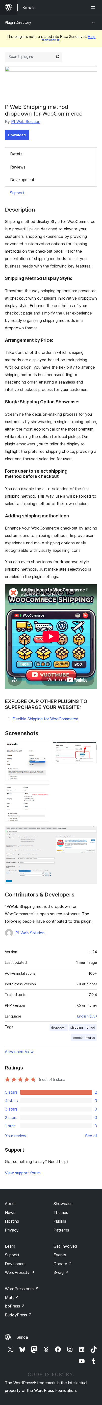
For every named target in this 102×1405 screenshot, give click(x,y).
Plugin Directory (18, 22)
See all (91, 1135)
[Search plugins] (57, 57)
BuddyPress (18, 1314)
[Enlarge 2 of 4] (90, 748)
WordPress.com (22, 1288)
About (10, 1203)
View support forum (23, 1172)
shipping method (82, 1027)
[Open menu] (94, 7)
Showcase (63, 1203)
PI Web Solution (25, 121)
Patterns (61, 1230)
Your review (15, 1135)
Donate (62, 1263)
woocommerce (84, 1038)
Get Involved (65, 1246)
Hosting (12, 1221)
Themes (60, 1212)
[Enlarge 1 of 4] (42, 748)
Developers (15, 1263)
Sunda (22, 1337)
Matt (12, 1297)
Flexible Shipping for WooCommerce (45, 718)
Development (22, 179)
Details (16, 153)
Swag (61, 1272)
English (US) (87, 1016)
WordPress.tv (19, 1272)
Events (59, 1254)
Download (17, 135)
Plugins (59, 1221)
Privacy (12, 1230)
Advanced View (19, 1051)
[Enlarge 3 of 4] (42, 791)
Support (17, 192)
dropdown (58, 1027)
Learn (10, 1246)
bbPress (15, 1306)
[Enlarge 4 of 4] (90, 832)
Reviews (18, 167)
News (10, 1212)
